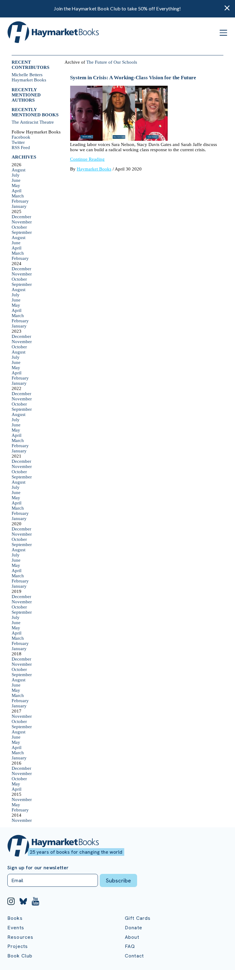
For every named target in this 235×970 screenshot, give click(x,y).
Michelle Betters (27, 74)
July (16, 175)
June (16, 180)
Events (15, 927)
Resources (20, 937)
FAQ (130, 946)
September (22, 232)
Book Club (19, 956)
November (22, 221)
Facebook (21, 137)
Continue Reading (87, 159)
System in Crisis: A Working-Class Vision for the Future (133, 78)
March (18, 195)
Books (15, 918)
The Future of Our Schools (111, 62)
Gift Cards (138, 918)
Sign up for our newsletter (38, 867)
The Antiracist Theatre (33, 122)
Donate (133, 927)
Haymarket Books (29, 79)
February (20, 201)
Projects (17, 946)
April (16, 190)
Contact (134, 956)
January (19, 206)
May (16, 185)
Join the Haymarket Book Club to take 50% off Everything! (117, 8)
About (132, 937)
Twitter (18, 142)
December (21, 216)
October (19, 227)
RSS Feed (21, 147)
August (18, 169)
